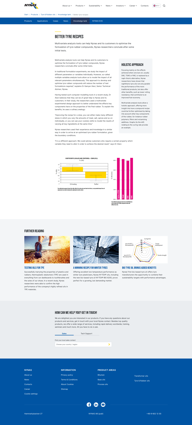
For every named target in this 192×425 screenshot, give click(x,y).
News (108, 6)
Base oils (101, 379)
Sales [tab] (64, 333)
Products (79, 6)
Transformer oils (141, 376)
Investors (120, 6)
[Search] (164, 5)
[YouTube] (103, 404)
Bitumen (101, 375)
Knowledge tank (80, 21)
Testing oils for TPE (34, 267)
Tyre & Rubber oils (142, 381)
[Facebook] (89, 404)
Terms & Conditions (69, 379)
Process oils (103, 384)
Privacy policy (67, 375)
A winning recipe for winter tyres (90, 267)
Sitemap (64, 389)
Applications (42, 21)
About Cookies (67, 384)
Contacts (144, 6)
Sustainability (94, 6)
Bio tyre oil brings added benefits (139, 267)
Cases (55, 21)
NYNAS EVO (97, 21)
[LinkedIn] (96, 404)
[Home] (31, 6)
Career (132, 6)
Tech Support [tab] (86, 333)
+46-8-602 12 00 (154, 414)
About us (66, 6)
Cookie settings (31, 394)
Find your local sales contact (65, 340)
